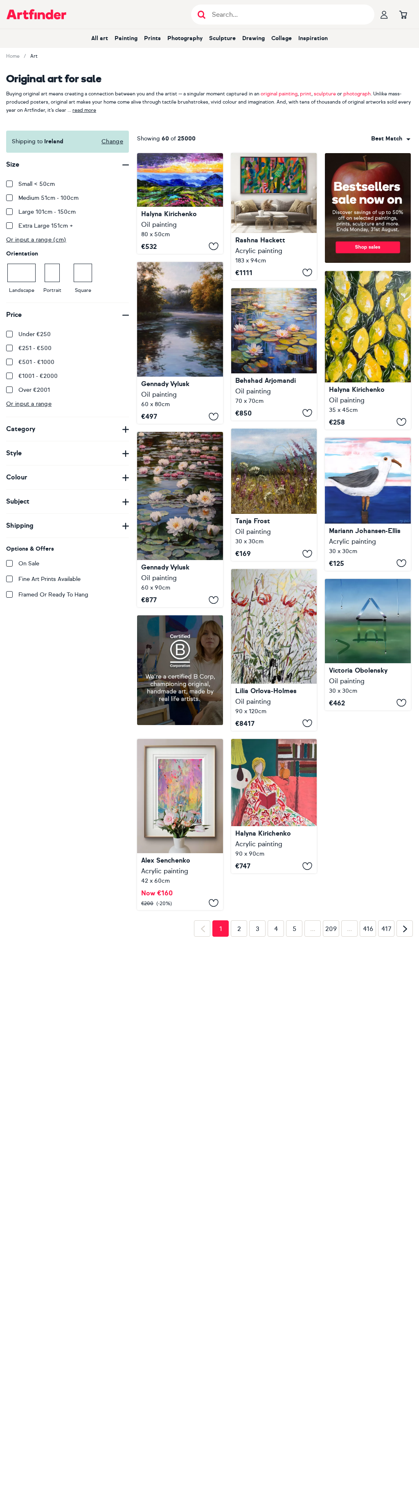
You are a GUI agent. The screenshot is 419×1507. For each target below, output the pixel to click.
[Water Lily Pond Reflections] (274, 354)
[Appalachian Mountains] (180, 203)
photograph (357, 94)
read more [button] (84, 110)
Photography (185, 38)
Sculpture (222, 38)
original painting (279, 94)
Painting (126, 38)
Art (34, 56)
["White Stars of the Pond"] (180, 519)
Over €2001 (34, 389)
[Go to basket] (403, 14)
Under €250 (34, 334)
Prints (152, 38)
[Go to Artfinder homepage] (36, 14)
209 (331, 1038)
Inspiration (313, 38)
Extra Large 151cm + (45, 225)
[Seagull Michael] (368, 504)
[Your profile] (384, 14)
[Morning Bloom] (274, 495)
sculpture (325, 94)
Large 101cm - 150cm (47, 211)
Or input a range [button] (29, 403)
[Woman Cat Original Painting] (274, 806)
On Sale (28, 563)
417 (386, 1038)
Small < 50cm (36, 184)
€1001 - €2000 (38, 376)
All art (99, 38)
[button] (391, 138)
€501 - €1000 (36, 362)
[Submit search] (201, 15)
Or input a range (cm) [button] (36, 239)
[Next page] (404, 1038)
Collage (281, 38)
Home (13, 56)
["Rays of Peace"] (180, 343)
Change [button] (112, 141)
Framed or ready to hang (53, 594)
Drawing (253, 38)
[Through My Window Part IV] (368, 644)
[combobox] (391, 138)
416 (368, 1038)
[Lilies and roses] (274, 650)
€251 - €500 (35, 348)
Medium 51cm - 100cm (48, 197)
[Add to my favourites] (213, 246)
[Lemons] (368, 350)
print (305, 94)
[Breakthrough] (274, 216)
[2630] (180, 819)
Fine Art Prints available (49, 579)
